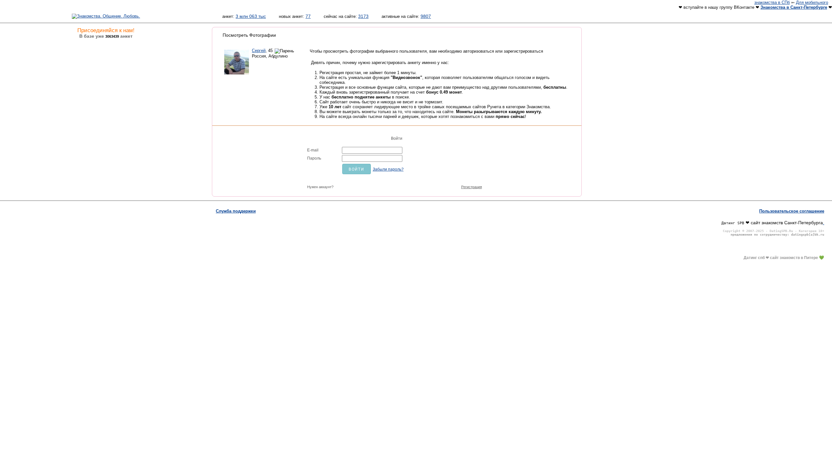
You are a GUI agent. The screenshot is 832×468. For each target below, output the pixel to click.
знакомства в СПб (772, 2)
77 (308, 16)
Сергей (259, 50)
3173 (363, 16)
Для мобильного (812, 2)
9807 (426, 16)
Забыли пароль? (388, 169)
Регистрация (471, 187)
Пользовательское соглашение (791, 211)
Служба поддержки (236, 211)
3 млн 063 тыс (251, 16)
